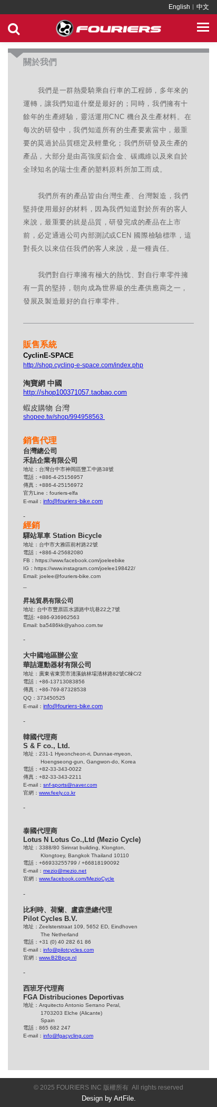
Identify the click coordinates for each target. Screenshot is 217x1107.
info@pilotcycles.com (68, 950)
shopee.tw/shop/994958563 (64, 416)
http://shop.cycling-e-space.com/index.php (83, 365)
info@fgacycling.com (68, 1036)
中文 (202, 7)
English (179, 7)
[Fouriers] (108, 28)
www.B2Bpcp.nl (57, 958)
